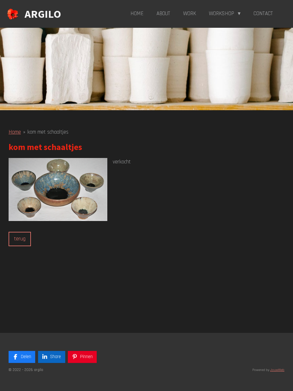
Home (15, 132)
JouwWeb (277, 370)
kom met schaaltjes (47, 132)
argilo (43, 14)
